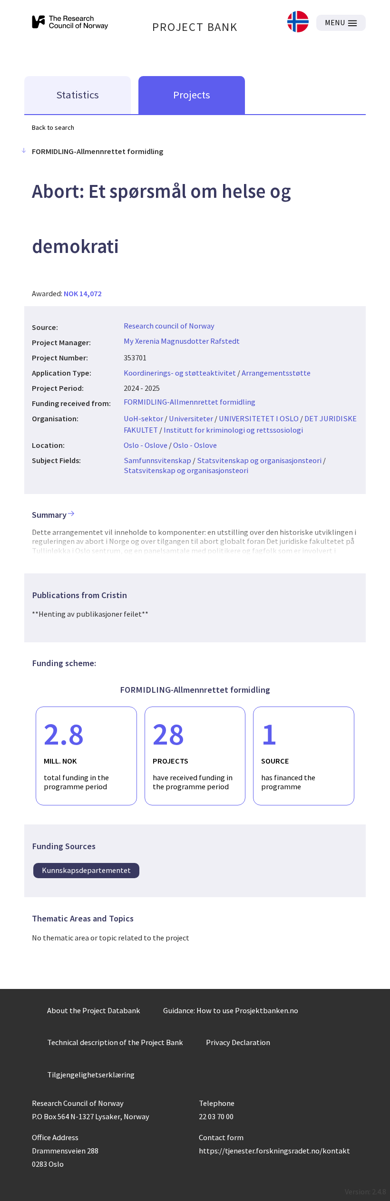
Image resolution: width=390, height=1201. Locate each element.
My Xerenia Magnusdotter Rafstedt (182, 341)
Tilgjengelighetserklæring (91, 1074)
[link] (298, 22)
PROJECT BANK (195, 26)
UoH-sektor (143, 418)
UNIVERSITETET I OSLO (259, 418)
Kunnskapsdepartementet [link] (86, 870)
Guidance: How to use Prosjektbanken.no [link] (230, 1010)
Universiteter (191, 418)
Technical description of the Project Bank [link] (115, 1042)
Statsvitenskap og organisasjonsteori (259, 460)
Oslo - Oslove (145, 445)
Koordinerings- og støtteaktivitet (180, 373)
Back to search (53, 127)
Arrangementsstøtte (276, 373)
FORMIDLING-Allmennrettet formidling (189, 402)
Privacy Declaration (238, 1042)
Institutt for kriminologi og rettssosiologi (233, 430)
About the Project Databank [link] (93, 1010)
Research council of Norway (169, 325)
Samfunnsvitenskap (157, 460)
